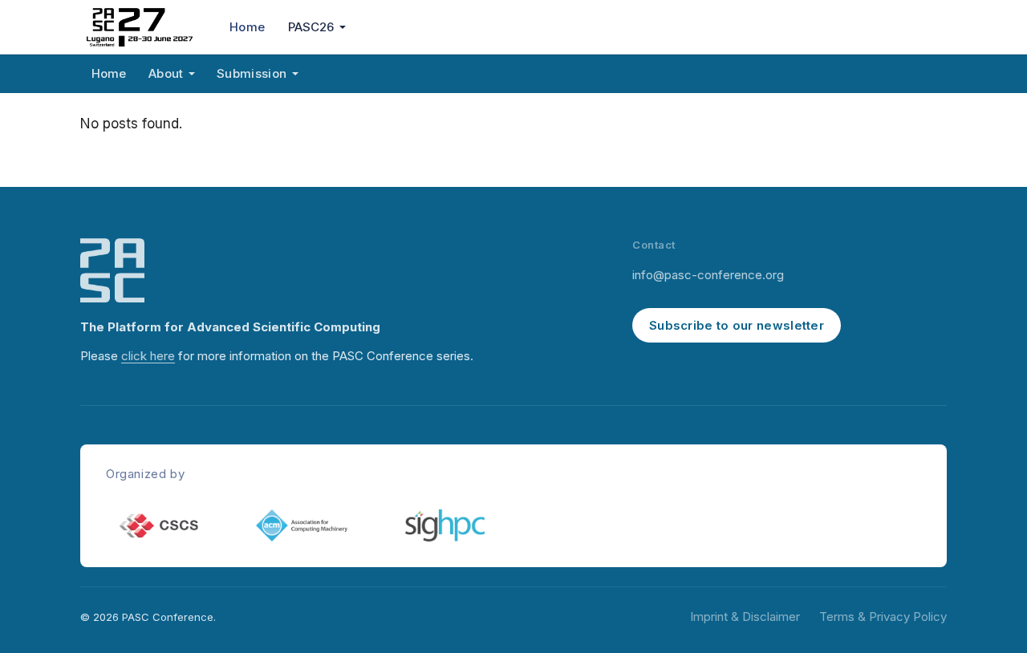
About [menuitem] (166, 73)
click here (148, 355)
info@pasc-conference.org (708, 274)
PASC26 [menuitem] (311, 26)
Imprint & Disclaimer (745, 616)
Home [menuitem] (247, 26)
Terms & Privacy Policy (883, 616)
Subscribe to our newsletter (736, 325)
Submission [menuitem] (251, 73)
